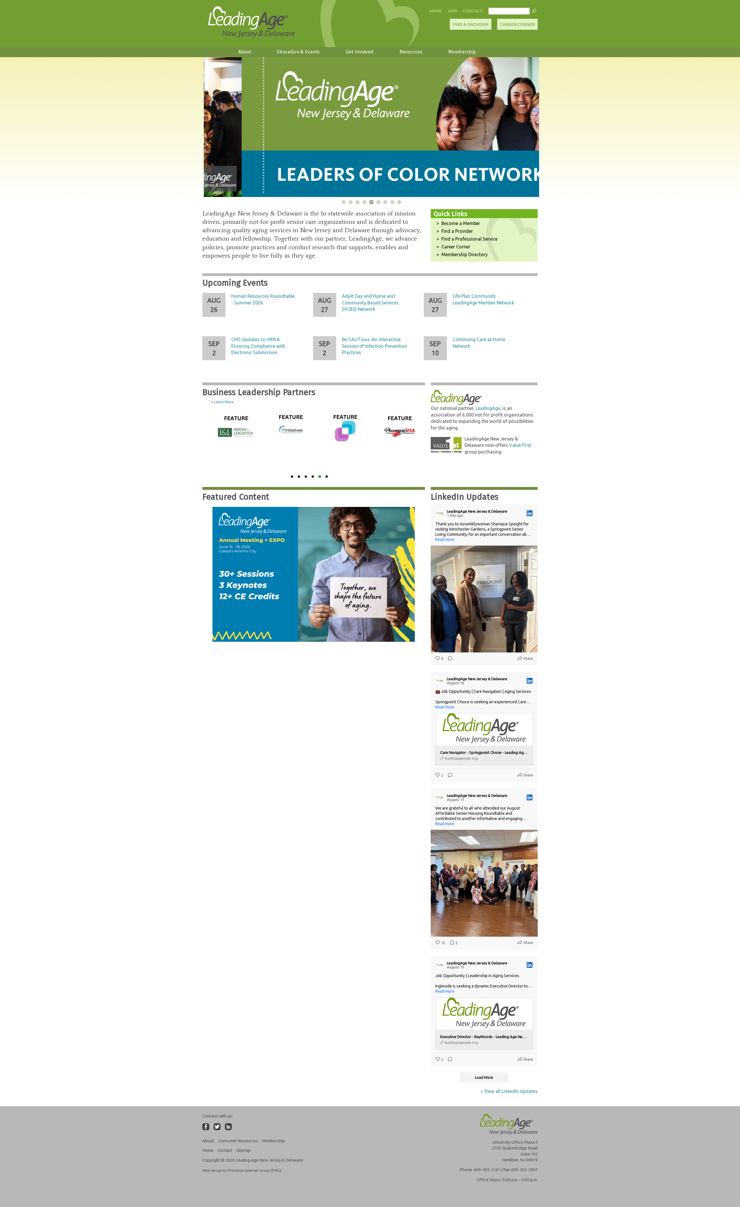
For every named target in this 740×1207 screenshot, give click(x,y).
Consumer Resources (238, 1141)
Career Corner (517, 24)
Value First (520, 445)
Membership (462, 52)
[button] (534, 12)
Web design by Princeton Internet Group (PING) (242, 1170)
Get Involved (359, 52)
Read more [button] (444, 539)
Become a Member (460, 223)
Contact (473, 11)
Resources (410, 52)
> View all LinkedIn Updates (509, 1091)
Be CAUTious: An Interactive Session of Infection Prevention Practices (374, 346)
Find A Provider (471, 24)
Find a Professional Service (469, 238)
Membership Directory (464, 254)
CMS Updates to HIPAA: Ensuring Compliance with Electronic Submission (258, 346)
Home (436, 11)
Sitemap (243, 1150)
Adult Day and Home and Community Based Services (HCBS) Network (370, 302)
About (244, 52)
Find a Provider (457, 231)
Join (452, 11)
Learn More (224, 402)
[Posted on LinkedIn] (529, 513)
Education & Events (298, 52)
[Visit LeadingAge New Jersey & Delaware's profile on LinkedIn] (441, 513)
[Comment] (448, 658)
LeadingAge (488, 408)
